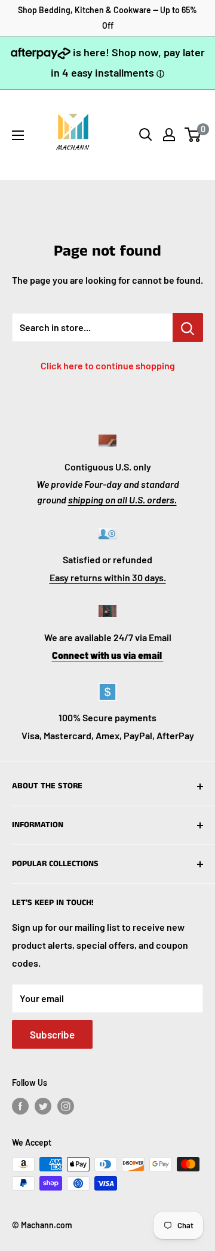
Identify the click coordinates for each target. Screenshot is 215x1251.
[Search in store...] (188, 327)
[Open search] (145, 134)
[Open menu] (18, 135)
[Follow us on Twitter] (43, 1105)
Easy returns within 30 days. (108, 577)
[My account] (169, 134)
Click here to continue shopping (108, 365)
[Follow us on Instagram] (65, 1105)
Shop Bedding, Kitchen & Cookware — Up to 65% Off (107, 18)
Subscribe (52, 1034)
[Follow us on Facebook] (20, 1105)
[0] (193, 134)
